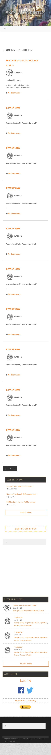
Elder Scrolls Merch (26, 528)
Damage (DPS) (18, 611)
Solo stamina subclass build (24, 605)
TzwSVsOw (13, 107)
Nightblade (28, 611)
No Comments (14, 93)
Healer (37, 623)
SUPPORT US (9, 741)
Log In (25, 680)
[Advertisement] (27, 37)
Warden (29, 625)
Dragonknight (29, 623)
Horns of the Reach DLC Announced (21, 494)
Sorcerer (35, 611)
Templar (41, 611)
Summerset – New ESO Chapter (19, 486)
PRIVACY (24, 738)
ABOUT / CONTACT (37, 738)
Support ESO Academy (25, 700)
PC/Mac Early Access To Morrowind (20, 502)
